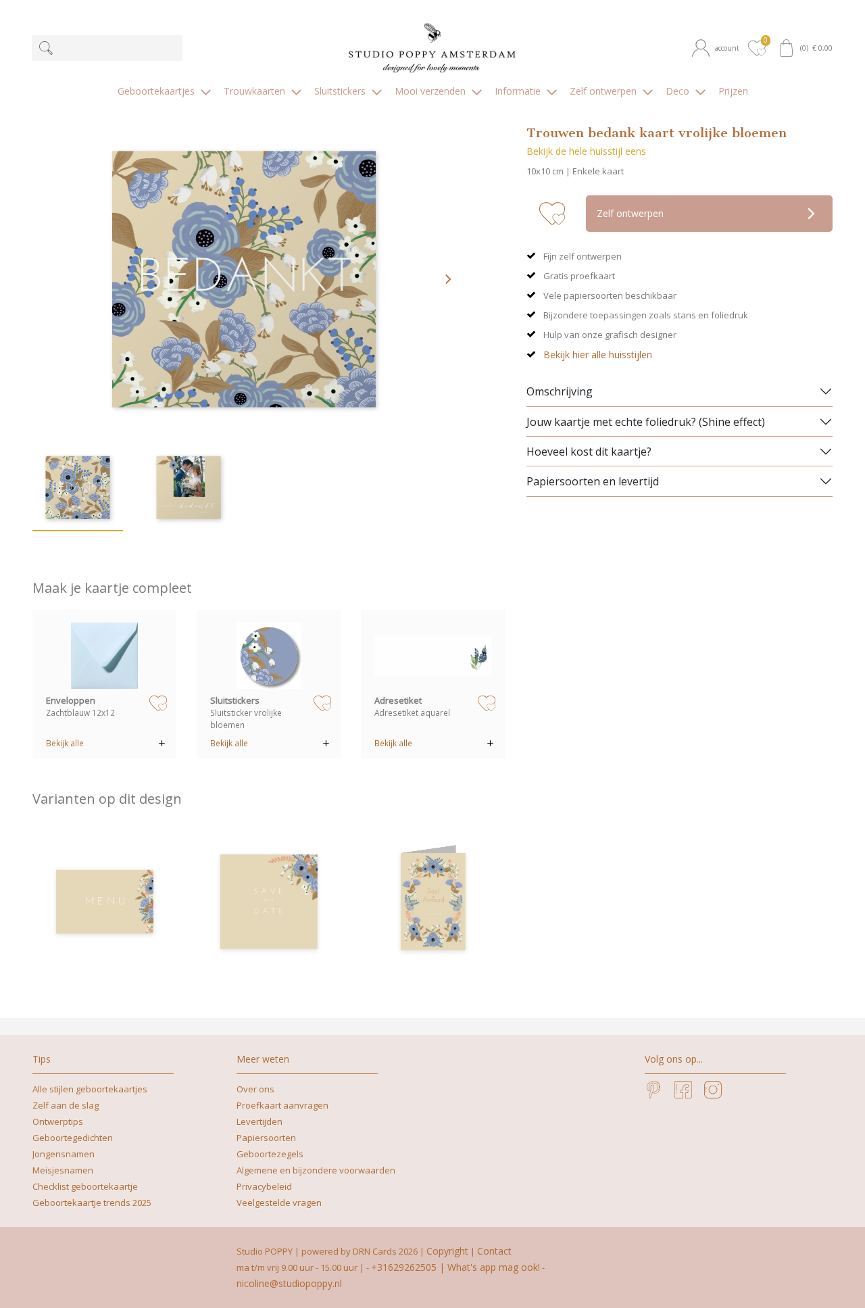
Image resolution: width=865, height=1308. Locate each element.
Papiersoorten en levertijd (592, 481)
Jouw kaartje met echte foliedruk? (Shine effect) (645, 421)
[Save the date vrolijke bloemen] (268, 902)
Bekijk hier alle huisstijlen (597, 354)
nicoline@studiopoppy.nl (289, 1283)
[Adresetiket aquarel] (433, 656)
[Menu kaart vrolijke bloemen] (104, 902)
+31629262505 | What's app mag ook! (455, 1267)
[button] (717, 48)
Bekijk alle (65, 742)
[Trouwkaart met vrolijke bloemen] (433, 902)
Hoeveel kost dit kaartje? (588, 451)
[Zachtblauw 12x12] (105, 656)
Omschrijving (559, 391)
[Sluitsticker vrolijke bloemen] (269, 656)
